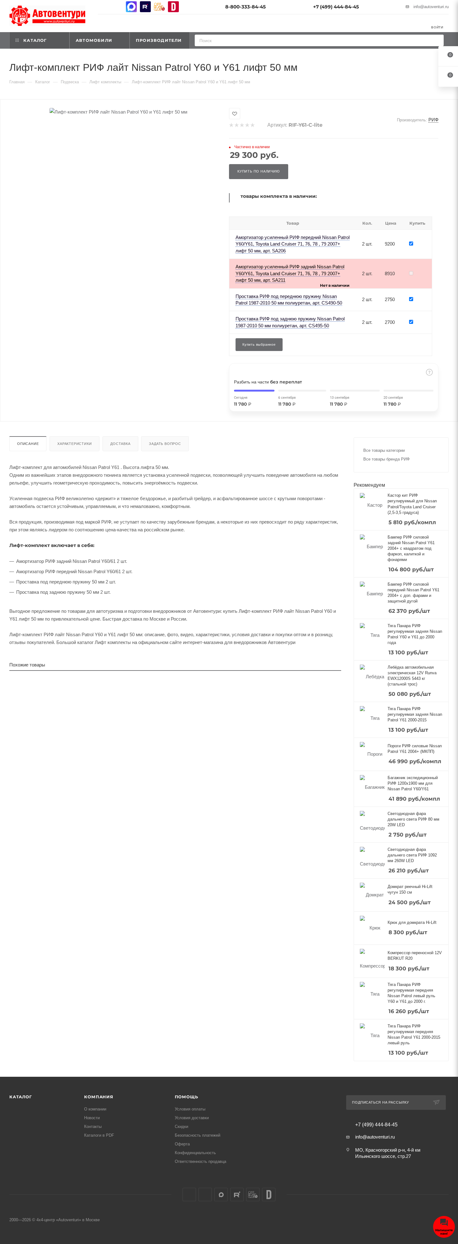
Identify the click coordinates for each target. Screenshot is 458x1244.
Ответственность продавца (200, 1161)
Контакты (93, 1126)
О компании (95, 1109)
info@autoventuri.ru (431, 6)
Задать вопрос (165, 444)
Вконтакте (103, 6)
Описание (28, 444)
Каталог (20, 1096)
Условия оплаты (190, 1109)
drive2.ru (173, 6)
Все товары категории (384, 450)
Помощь (186, 1096)
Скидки (181, 1126)
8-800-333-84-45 (245, 7)
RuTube (145, 6)
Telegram (117, 6)
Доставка (120, 444)
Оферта (182, 1144)
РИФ (433, 119)
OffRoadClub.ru (159, 6)
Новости (92, 1117)
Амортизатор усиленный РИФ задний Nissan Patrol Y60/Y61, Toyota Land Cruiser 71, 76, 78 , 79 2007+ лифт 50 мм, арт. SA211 (290, 273)
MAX (131, 6)
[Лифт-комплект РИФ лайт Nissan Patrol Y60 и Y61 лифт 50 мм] (118, 112)
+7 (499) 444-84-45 (336, 7)
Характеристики (74, 444)
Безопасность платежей (197, 1135)
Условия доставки (192, 1117)
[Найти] (437, 40)
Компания (98, 1096)
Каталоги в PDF (99, 1135)
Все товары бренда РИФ (386, 459)
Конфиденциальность (195, 1152)
